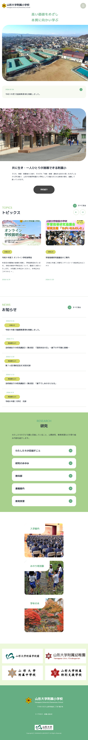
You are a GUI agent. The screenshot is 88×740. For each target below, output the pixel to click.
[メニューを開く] (83, 6)
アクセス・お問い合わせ (44, 714)
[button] (76, 212)
